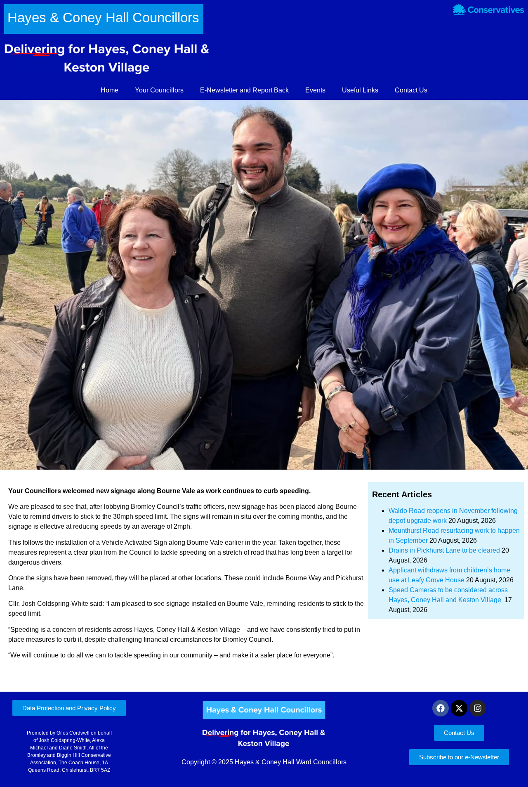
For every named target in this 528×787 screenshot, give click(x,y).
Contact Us (411, 90)
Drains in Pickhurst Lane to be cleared (444, 550)
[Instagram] (477, 708)
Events (315, 90)
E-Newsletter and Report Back (244, 90)
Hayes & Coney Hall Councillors (103, 17)
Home (109, 90)
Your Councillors (159, 90)
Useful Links (360, 90)
